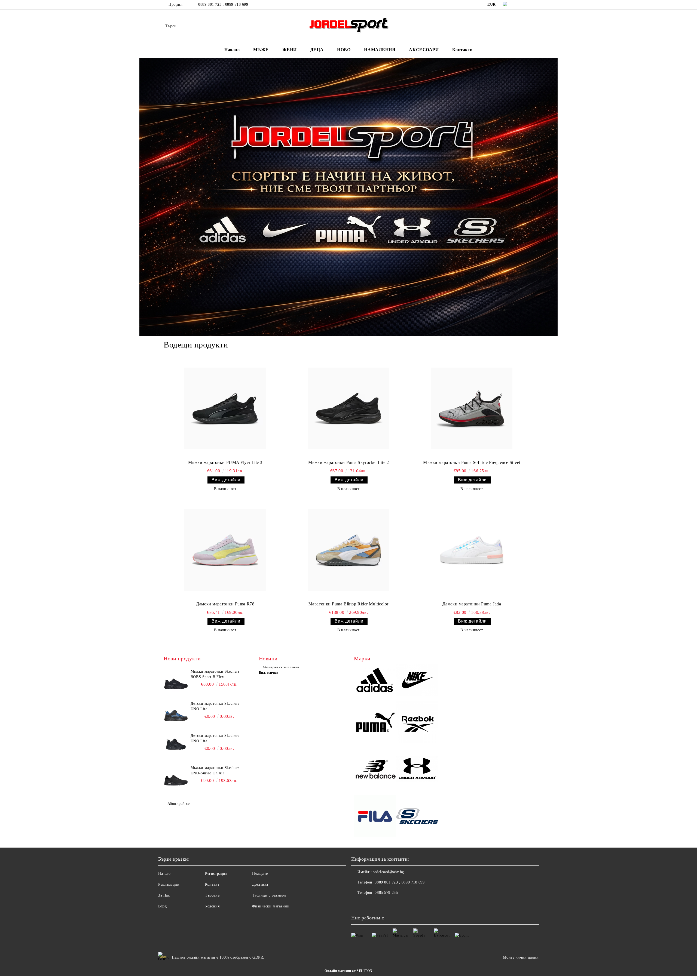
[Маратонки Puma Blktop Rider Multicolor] (348, 550)
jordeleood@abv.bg (387, 872)
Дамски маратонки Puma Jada (471, 604)
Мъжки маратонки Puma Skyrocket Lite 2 (348, 462)
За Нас (164, 895)
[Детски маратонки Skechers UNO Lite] (176, 713)
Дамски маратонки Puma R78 (225, 604)
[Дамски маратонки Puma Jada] (471, 550)
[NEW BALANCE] (375, 770)
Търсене (212, 895)
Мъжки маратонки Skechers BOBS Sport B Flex (215, 674)
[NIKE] (417, 681)
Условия (212, 906)
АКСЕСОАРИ (424, 49)
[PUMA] (375, 723)
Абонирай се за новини (280, 667)
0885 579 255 (386, 893)
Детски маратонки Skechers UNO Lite (215, 706)
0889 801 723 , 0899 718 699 (223, 4)
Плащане (260, 874)
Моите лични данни (521, 957)
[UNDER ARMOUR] (417, 769)
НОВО (343, 49)
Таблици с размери (269, 895)
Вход (162, 906)
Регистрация (216, 874)
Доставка (260, 884)
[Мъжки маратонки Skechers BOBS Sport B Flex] (176, 681)
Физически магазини (271, 906)
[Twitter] (530, 5)
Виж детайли (226, 480)
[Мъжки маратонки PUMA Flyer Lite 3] (225, 408)
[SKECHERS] (417, 817)
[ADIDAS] (375, 681)
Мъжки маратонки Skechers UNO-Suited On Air (215, 770)
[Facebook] (522, 5)
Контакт (212, 884)
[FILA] (375, 817)
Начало (232, 49)
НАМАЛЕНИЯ (379, 49)
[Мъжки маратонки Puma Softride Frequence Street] (471, 408)
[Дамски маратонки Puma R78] (225, 550)
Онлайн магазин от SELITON (348, 971)
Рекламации (169, 884)
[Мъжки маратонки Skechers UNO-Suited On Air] (176, 777)
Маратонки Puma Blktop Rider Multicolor (348, 604)
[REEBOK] (417, 723)
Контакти (462, 49)
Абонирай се (178, 804)
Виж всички (269, 673)
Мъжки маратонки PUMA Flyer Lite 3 (225, 462)
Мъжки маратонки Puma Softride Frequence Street (471, 462)
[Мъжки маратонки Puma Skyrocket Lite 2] (348, 408)
